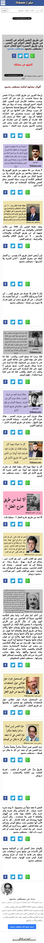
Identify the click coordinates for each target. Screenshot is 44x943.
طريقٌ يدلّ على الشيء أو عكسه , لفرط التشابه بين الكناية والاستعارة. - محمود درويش (22, 772)
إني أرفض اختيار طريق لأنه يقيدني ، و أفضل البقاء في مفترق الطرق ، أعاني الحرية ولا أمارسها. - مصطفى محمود (22, 258)
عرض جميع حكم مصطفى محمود (22, 926)
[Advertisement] (22, 27)
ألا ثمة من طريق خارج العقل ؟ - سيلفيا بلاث (23, 517)
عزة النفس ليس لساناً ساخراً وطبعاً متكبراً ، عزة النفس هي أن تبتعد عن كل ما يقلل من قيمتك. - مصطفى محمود (22, 749)
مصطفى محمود (15, 48)
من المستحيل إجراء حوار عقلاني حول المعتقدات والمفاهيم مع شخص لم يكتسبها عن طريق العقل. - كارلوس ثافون (22, 702)
